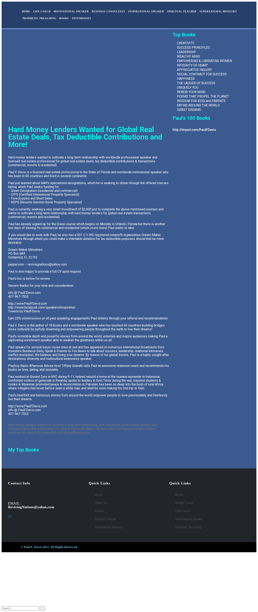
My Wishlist (18, 593)
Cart (13, 597)
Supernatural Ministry (218, 11)
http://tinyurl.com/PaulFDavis (194, 130)
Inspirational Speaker (146, 11)
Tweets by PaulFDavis (24, 311)
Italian (14, 578)
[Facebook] (8, 516)
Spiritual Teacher (182, 11)
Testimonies (81, 18)
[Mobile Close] (3, 554)
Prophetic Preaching (39, 18)
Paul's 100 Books (191, 118)
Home (26, 11)
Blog (13, 589)
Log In (14, 601)
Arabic (14, 575)
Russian (15, 571)
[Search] (42, 608)
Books (64, 18)
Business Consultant (108, 11)
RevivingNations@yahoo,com (31, 507)
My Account (19, 586)
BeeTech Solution (148, 547)
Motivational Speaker (71, 11)
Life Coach (42, 11)
